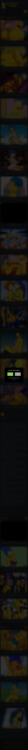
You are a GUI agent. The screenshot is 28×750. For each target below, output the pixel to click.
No (18, 374)
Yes (10, 374)
